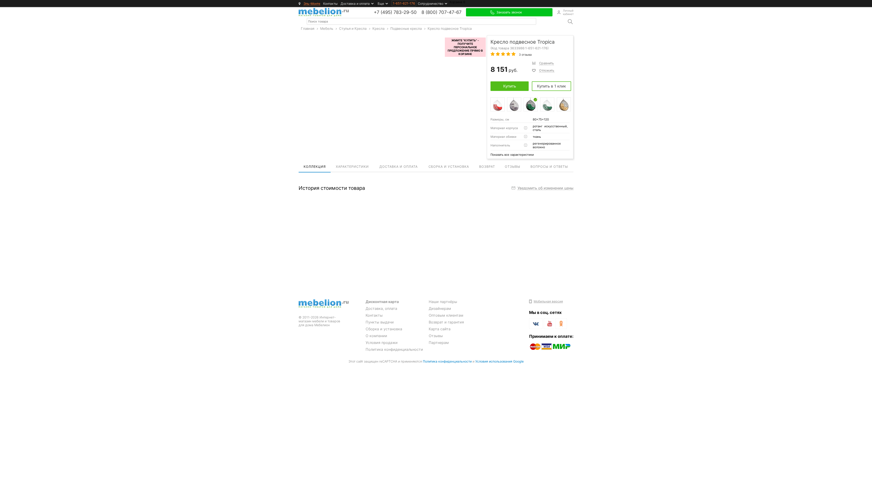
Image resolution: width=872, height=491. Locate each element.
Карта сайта (440, 329)
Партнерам (439, 342)
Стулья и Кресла (353, 28)
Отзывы (436, 335)
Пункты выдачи (380, 322)
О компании (376, 335)
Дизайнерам (440, 308)
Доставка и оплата (355, 3)
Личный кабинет (568, 12)
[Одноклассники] (561, 323)
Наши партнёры (443, 301)
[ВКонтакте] (536, 323)
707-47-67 (450, 12)
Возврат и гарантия (446, 322)
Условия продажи (382, 342)
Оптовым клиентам (446, 315)
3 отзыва (525, 54)
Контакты (330, 3)
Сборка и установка (384, 329)
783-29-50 (405, 12)
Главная (307, 28)
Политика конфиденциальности (394, 349)
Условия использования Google (499, 361)
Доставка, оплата (381, 308)
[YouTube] (549, 324)
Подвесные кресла (406, 28)
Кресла (378, 28)
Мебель (326, 28)
